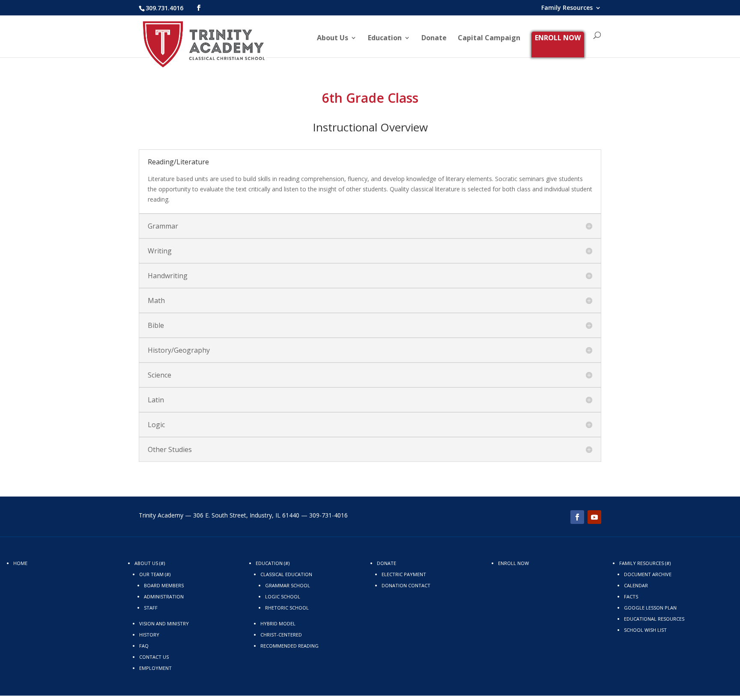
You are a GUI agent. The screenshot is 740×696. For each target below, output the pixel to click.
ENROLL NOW (558, 37)
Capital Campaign (489, 38)
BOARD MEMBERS (164, 585)
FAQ (144, 645)
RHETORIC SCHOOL (287, 607)
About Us (332, 38)
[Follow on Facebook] (577, 517)
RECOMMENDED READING (289, 645)
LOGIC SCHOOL (282, 596)
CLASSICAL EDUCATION (286, 574)
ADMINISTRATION (164, 596)
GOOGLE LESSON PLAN (650, 607)
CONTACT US (154, 657)
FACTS (631, 596)
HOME (20, 563)
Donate (434, 38)
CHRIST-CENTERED (281, 634)
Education (385, 38)
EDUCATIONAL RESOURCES (654, 619)
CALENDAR (636, 585)
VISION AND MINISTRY (164, 623)
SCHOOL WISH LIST (645, 630)
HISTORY (149, 634)
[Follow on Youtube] (594, 517)
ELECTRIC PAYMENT (404, 574)
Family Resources (567, 8)
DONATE (386, 563)
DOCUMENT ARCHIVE (647, 574)
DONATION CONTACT (406, 585)
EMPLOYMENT (155, 668)
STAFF (151, 607)
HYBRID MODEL (277, 623)
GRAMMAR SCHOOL (287, 585)
